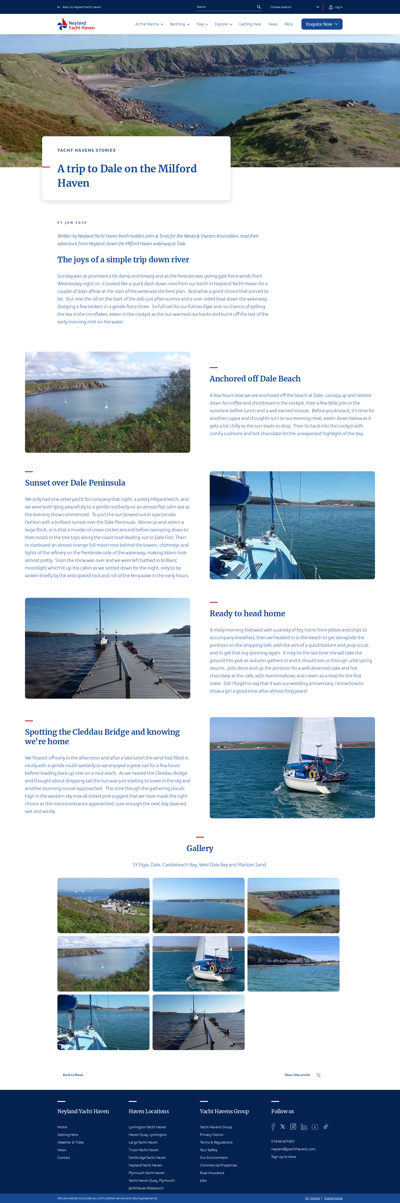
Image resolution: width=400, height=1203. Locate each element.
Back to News (72, 1075)
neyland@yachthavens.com (293, 1149)
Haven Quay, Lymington (148, 1134)
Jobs (203, 1180)
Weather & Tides (70, 1142)
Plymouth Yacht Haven (147, 1172)
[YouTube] (315, 1126)
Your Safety (209, 1150)
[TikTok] (326, 1126)
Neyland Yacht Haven (145, 1165)
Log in (338, 7)
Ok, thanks (312, 1198)
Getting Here (250, 24)
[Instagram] (293, 1126)
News (273, 24)
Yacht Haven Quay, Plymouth (152, 1180)
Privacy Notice (211, 1134)
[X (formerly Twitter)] (283, 1126)
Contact (63, 1157)
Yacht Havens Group (216, 1127)
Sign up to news (283, 1156)
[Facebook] (273, 1126)
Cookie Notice (333, 1198)
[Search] (259, 7)
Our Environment (214, 1157)
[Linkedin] (304, 1126)
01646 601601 (283, 1141)
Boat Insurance (212, 1172)
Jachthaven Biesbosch (146, 1188)
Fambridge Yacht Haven (147, 1157)
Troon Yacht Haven (144, 1150)
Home (62, 1127)
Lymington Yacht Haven (147, 1127)
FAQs (288, 24)
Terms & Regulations (216, 1142)
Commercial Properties (218, 1165)
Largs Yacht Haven (143, 1142)
